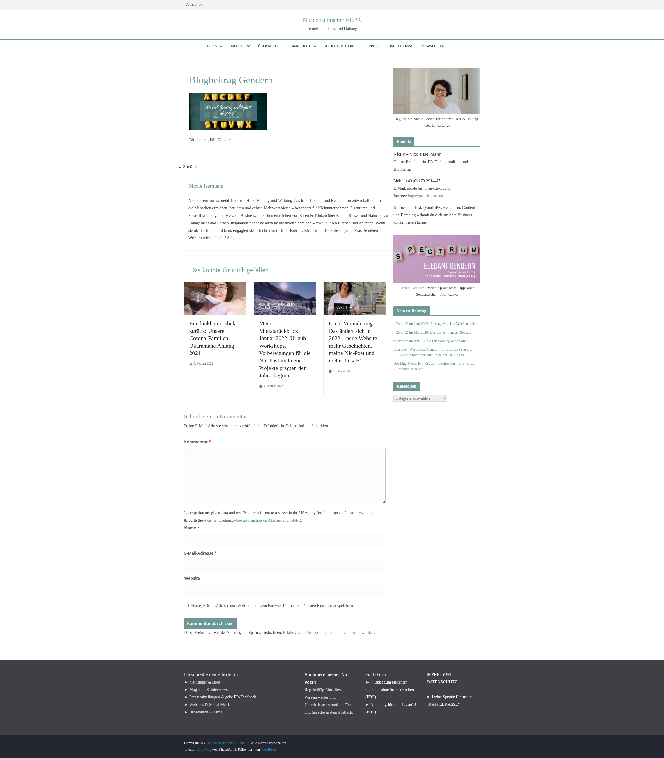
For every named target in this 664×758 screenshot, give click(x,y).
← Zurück (190, 166)
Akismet (210, 520)
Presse (378, 46)
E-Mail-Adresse (200, 553)
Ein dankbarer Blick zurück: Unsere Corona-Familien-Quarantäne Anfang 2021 (212, 338)
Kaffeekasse (404, 46)
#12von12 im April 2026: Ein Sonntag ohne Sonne (430, 341)
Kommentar (197, 442)
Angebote (304, 46)
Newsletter (436, 46)
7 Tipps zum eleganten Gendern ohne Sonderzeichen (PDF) (389, 689)
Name (191, 528)
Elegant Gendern (411, 288)
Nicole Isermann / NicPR (332, 20)
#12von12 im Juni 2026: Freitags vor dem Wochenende (434, 324)
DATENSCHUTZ (442, 682)
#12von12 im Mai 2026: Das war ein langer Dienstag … (434, 332)
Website (192, 578)
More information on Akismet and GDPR (267, 520)
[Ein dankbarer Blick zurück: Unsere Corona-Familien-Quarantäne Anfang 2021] (215, 285)
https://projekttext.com (426, 196)
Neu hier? (243, 46)
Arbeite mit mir (343, 46)
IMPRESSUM (439, 674)
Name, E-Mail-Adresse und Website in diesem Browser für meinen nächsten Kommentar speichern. (272, 605)
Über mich (271, 46)
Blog (215, 46)
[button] (220, 46)
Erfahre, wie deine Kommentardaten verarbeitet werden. (329, 632)
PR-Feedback (245, 697)
